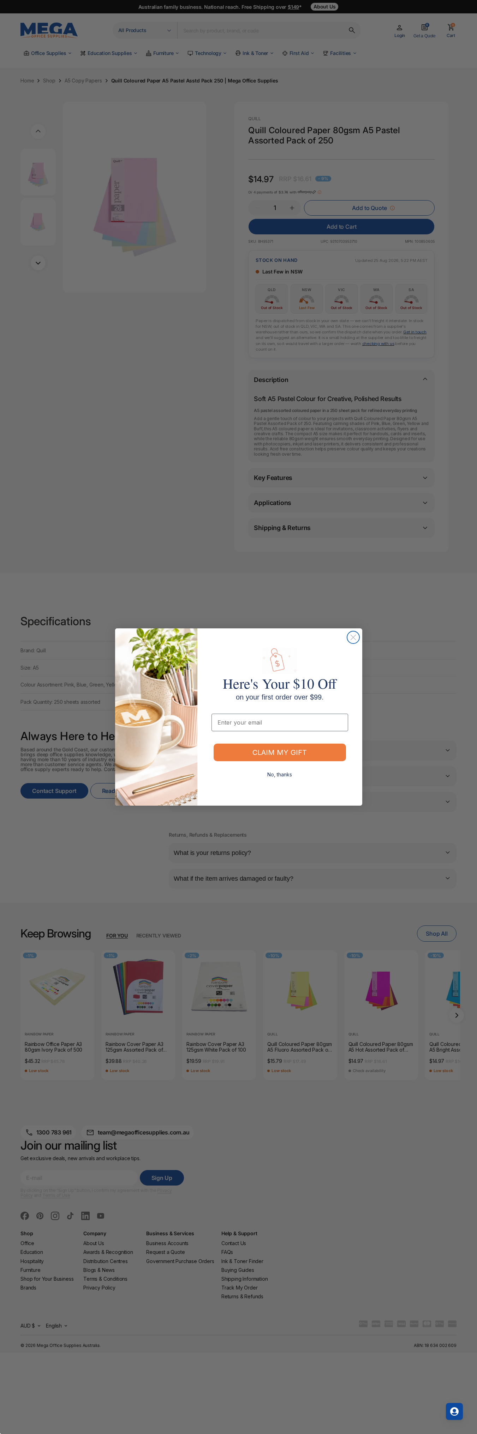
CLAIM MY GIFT (279, 752)
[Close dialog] (353, 637)
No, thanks (279, 774)
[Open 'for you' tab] (454, 1411)
